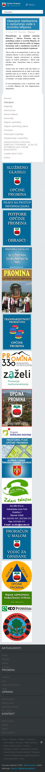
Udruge (4, 689)
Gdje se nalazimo (8, 733)
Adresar (5, 729)
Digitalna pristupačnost (26, 768)
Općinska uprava (8, 699)
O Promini (5, 677)
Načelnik (5, 725)
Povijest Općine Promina (11, 685)
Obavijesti (31, 32)
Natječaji (5, 663)
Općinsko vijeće (8, 703)
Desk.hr (14, 768)
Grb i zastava (7, 711)
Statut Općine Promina (10, 707)
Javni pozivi (6, 667)
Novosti (4, 655)
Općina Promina (8, 721)
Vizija (4, 681)
